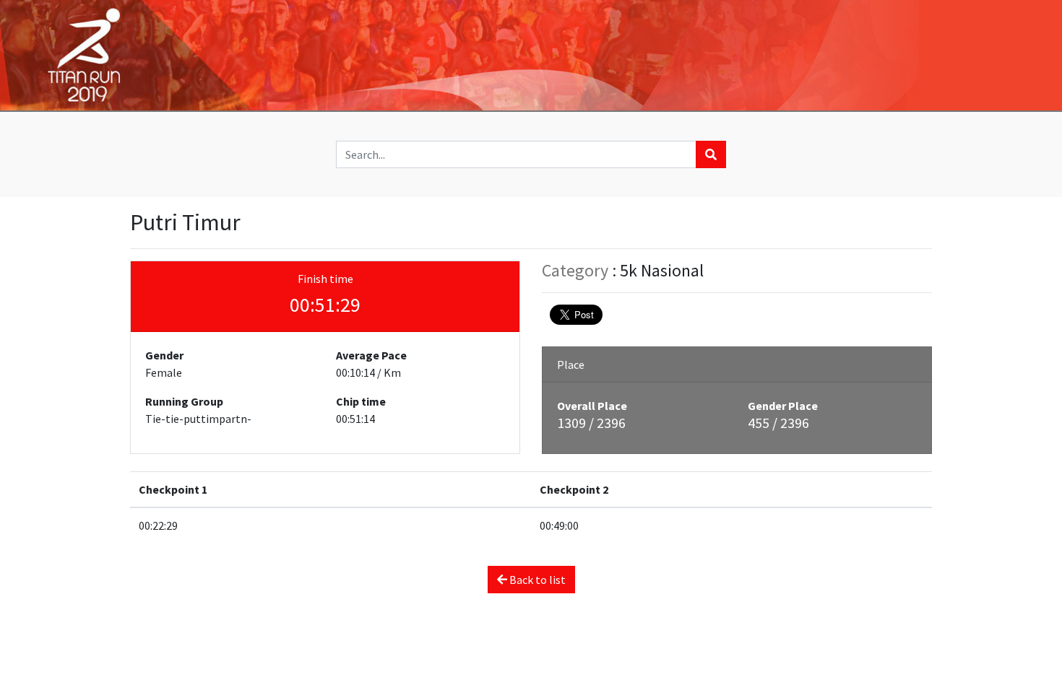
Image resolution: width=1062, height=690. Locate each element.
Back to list (536, 579)
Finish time (325, 278)
